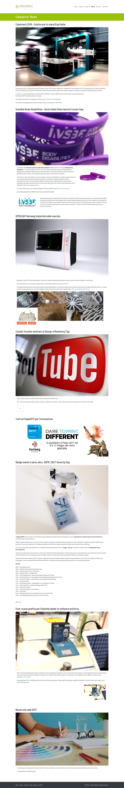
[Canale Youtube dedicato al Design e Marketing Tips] (62, 365)
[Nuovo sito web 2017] (62, 739)
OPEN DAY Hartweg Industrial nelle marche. (38, 216)
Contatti (105, 6)
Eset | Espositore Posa (95, 699)
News (93, 6)
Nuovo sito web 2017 (26, 709)
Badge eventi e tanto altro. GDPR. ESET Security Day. (43, 462)
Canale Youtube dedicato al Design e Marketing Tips (43, 331)
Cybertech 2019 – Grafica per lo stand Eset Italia (40, 24)
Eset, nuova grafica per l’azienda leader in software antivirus (47, 608)
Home (76, 6)
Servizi (81, 6)
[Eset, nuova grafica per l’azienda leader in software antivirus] (62, 641)
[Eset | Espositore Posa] (90, 692)
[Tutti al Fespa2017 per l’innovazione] (62, 439)
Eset (20, 602)
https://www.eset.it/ (25, 677)
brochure (51, 99)
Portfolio (19, 682)
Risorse (98, 6)
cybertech (44, 99)
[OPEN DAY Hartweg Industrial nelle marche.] (62, 248)
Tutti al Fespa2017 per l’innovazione (34, 418)
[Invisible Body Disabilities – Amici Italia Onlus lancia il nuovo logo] (62, 138)
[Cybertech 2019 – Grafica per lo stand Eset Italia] (62, 56)
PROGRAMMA (59, 102)
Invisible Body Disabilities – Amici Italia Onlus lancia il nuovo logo (50, 109)
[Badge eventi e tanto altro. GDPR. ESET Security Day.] (62, 499)
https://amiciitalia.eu (64, 188)
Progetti (87, 6)
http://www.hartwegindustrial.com (81, 289)
